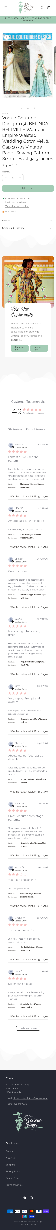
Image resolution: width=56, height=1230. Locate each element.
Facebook (19, 348)
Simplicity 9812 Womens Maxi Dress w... (33, 844)
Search (9, 1151)
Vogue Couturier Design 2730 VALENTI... (33, 663)
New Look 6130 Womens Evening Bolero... (30, 895)
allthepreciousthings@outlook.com (30, 1098)
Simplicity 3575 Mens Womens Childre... (34, 720)
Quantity (6, 172)
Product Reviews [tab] (35, 429)
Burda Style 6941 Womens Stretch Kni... (32, 949)
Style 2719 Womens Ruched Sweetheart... (32, 485)
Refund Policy (13, 1178)
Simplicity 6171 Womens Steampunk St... (30, 1005)
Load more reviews (28, 1028)
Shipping (10, 1165)
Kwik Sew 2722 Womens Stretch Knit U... (30, 536)
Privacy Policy (13, 1171)
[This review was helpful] (39, 496)
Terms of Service (14, 1185)
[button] (6, 7)
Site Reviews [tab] (15, 429)
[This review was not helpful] (44, 496)
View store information (17, 206)
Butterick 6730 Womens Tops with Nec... (33, 596)
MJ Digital (31, 1224)
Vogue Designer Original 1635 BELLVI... (33, 781)
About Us (10, 1158)
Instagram (38, 348)
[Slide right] (34, 108)
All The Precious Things (31, 1222)
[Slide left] (21, 108)
